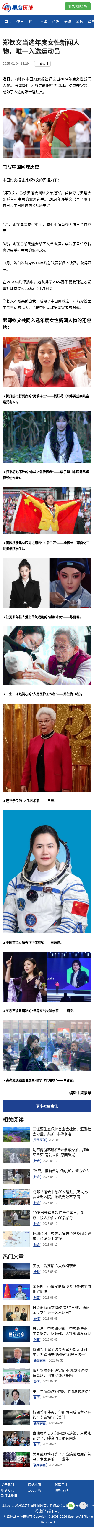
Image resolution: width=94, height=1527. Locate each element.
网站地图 (34, 1484)
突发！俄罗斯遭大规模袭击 (54, 1266)
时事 (32, 22)
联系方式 (7, 1490)
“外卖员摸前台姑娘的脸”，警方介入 (61, 1171)
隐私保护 (61, 1490)
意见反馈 (34, 1490)
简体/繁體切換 (77, 6)
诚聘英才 (61, 1484)
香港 (43, 22)
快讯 (20, 22)
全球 (67, 22)
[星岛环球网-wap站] (20, 8)
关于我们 (7, 1484)
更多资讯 (47, 1106)
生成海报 (42, 63)
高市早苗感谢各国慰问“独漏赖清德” (61, 1391)
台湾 (55, 22)
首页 (8, 22)
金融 (79, 22)
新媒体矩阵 (9, 1495)
